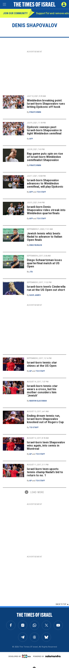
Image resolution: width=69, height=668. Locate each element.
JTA (31, 272)
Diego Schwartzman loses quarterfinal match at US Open (44, 263)
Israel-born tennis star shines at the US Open (42, 364)
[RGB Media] (27, 656)
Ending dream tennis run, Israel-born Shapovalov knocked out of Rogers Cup (45, 419)
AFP (31, 139)
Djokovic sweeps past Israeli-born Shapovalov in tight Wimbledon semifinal (44, 130)
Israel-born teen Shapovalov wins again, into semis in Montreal (46, 445)
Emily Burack (35, 245)
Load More (37, 492)
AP (30, 371)
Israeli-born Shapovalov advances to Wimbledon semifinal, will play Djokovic (45, 183)
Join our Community (15, 13)
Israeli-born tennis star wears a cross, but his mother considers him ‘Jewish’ (42, 390)
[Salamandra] (53, 656)
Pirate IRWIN (35, 112)
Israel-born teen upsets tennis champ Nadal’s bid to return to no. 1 (45, 472)
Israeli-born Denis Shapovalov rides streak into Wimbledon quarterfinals (46, 210)
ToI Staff (41, 192)
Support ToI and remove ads (52, 13)
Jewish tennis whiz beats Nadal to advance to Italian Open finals (44, 237)
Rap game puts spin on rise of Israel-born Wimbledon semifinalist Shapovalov (45, 157)
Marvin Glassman (38, 401)
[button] (63, 4)
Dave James (35, 295)
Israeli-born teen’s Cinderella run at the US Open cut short (46, 288)
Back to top (61, 604)
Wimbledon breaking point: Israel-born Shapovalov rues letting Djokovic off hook (46, 104)
